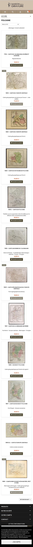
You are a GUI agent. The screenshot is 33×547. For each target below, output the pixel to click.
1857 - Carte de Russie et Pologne (16, 404)
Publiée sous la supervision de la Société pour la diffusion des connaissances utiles (16, 214)
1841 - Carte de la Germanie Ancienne (16, 326)
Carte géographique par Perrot (16, 136)
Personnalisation (23, 537)
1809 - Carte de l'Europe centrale (16, 93)
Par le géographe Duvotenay (17, 291)
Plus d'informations (13, 537)
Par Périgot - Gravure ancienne (16, 408)
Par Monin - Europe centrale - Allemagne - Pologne (16, 330)
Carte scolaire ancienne (16, 447)
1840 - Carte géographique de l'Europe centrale (16, 288)
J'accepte (16, 542)
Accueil (4, 16)
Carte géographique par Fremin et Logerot (16, 369)
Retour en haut (25, 499)
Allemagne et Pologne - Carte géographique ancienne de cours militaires (16, 486)
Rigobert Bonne (16, 58)
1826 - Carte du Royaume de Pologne (16, 171)
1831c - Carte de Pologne (16, 209)
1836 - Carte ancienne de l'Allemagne (16, 248)
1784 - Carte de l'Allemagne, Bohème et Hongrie (16, 55)
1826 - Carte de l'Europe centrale (16, 132)
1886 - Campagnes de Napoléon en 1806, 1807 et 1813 (16, 482)
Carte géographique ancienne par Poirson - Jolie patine (16, 98)
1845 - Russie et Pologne (16, 365)
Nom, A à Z (10, 24)
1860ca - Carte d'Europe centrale (17, 442)
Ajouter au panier (16, 65)
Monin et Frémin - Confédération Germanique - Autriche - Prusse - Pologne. (17, 253)
